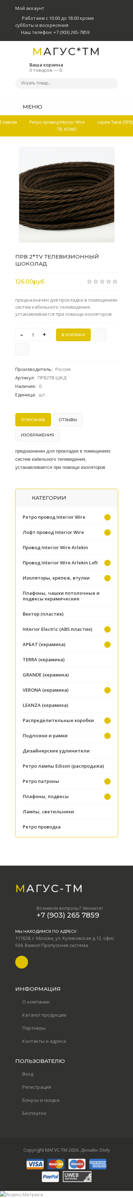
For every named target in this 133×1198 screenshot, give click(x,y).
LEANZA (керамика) (45, 705)
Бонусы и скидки (41, 1100)
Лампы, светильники (48, 811)
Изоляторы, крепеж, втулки (56, 578)
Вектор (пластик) (43, 614)
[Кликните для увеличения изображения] (67, 195)
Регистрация (36, 1087)
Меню (31, 106)
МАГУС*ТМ (66, 51)
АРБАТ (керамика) (44, 644)
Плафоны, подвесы (46, 796)
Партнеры (34, 1028)
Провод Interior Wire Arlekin (55, 547)
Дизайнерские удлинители (56, 751)
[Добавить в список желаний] (105, 157)
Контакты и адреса (44, 1041)
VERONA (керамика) (45, 690)
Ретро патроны (41, 781)
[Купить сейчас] (100, 334)
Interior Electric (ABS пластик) (57, 629)
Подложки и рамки (45, 735)
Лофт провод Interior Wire (53, 532)
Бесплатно (34, 1113)
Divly (105, 1150)
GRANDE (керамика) (46, 674)
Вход (27, 1074)
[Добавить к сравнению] (22, 349)
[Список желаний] (101, 106)
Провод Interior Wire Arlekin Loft (60, 562)
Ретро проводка (42, 827)
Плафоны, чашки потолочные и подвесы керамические (61, 596)
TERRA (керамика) (44, 659)
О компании (36, 1002)
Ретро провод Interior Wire (54, 517)
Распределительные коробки (58, 720)
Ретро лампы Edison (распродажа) (63, 766)
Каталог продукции (44, 1015)
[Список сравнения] (115, 106)
